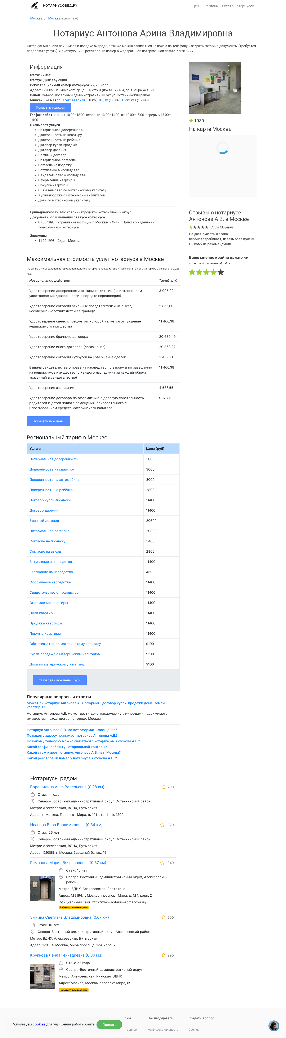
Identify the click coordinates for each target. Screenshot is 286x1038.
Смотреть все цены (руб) (60, 680)
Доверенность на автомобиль (54, 479)
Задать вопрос (202, 1018)
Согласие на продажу (48, 541)
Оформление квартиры (49, 603)
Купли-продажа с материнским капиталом (65, 654)
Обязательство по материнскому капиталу (65, 644)
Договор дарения (44, 510)
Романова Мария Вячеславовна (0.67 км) (68, 862)
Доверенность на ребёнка (51, 490)
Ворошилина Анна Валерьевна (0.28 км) (67, 787)
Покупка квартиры (45, 633)
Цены (196, 6)
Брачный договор (44, 520)
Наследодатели (160, 1018)
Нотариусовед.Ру (60, 6)
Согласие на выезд (45, 551)
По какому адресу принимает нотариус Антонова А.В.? (72, 736)
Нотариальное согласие (49, 531)
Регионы (212, 6)
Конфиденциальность (163, 1029)
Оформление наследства (50, 582)
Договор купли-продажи (50, 500)
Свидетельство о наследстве (54, 592)
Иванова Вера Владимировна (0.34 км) (66, 825)
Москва (36, 18)
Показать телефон (50, 108)
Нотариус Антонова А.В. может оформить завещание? (72, 730)
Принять (109, 1025)
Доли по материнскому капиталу (57, 664)
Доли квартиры (42, 613)
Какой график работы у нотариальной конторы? (67, 747)
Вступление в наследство (51, 562)
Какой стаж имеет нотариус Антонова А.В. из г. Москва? (74, 752)
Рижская (129, 100)
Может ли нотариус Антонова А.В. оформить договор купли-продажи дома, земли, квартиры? (96, 705)
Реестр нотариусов (238, 6)
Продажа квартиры (46, 623)
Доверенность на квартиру (52, 469)
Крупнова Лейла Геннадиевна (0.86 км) (66, 955)
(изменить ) (69, 18)
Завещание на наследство (51, 572)
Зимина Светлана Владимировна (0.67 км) (69, 917)
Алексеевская (74, 100)
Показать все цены (48, 421)
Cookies (193, 1029)
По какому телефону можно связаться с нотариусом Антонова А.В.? (83, 741)
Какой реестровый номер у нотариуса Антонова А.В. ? (72, 758)
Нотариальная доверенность (54, 459)
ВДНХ (104, 100)
